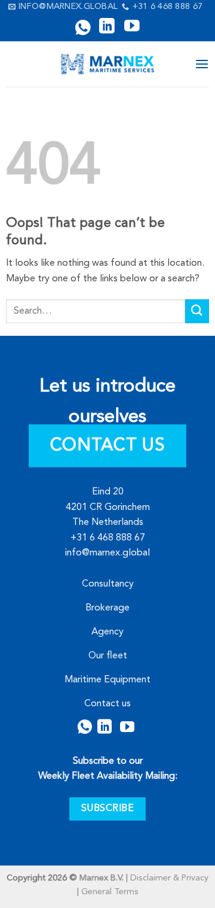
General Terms (110, 892)
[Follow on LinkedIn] (107, 28)
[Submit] (197, 311)
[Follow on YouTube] (132, 28)
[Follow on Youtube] (127, 727)
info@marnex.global (107, 553)
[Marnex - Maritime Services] (107, 64)
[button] (202, 63)
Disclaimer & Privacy (169, 878)
